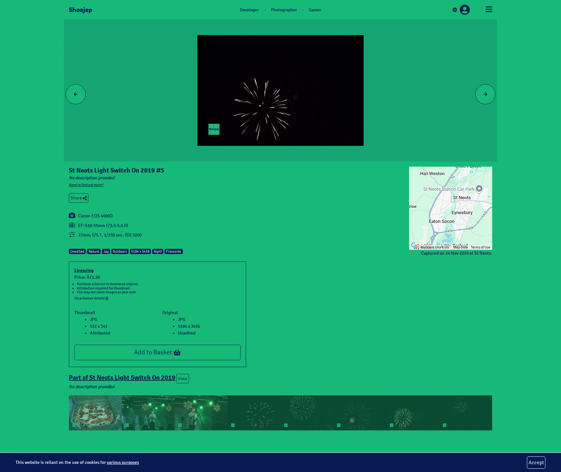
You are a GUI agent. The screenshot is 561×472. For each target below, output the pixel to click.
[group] (450, 208)
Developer (249, 10)
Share (76, 198)
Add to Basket (153, 352)
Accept (536, 462)
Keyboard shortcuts (434, 247)
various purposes (123, 462)
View (182, 378)
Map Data (460, 247)
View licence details (90, 298)
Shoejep (80, 10)
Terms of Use (480, 247)
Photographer (284, 10)
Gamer (315, 10)
